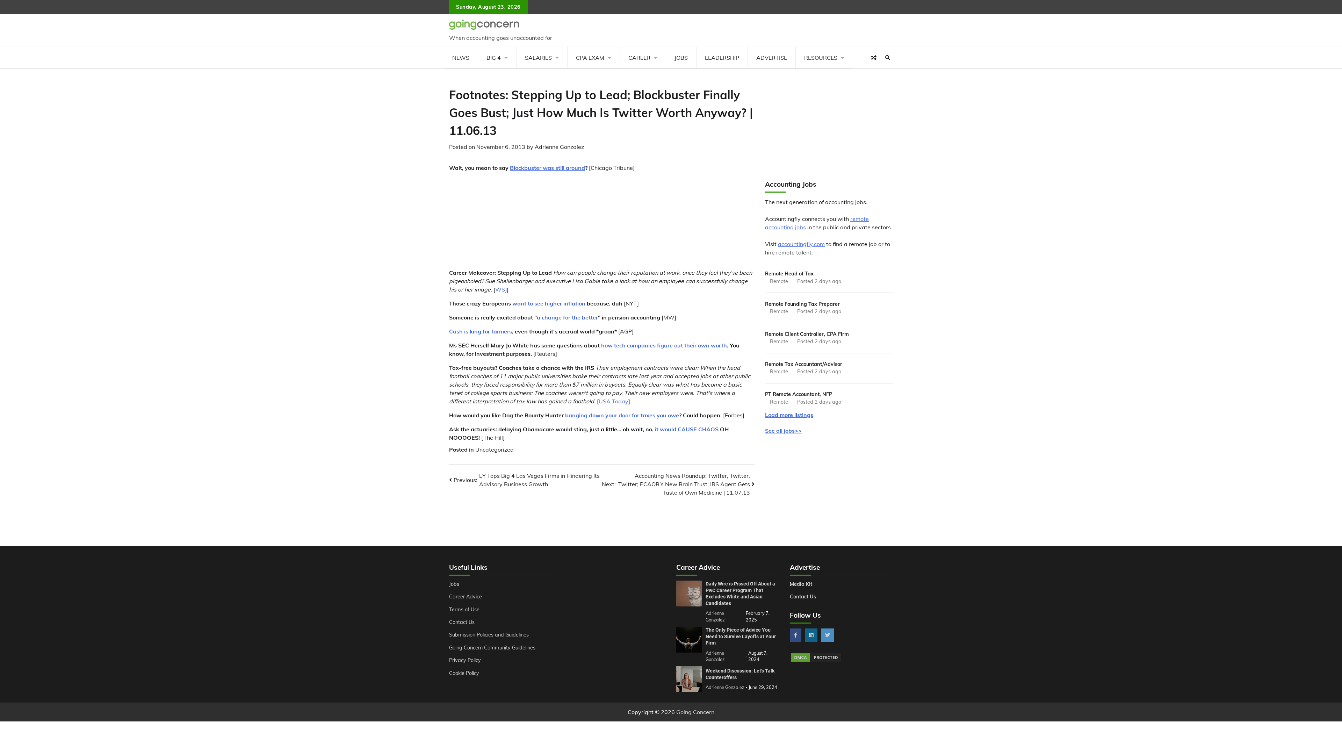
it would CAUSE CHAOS (687, 429)
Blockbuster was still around (547, 167)
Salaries (538, 57)
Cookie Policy (464, 673)
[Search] (887, 57)
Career (639, 57)
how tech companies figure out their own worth (664, 345)
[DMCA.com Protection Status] (816, 660)
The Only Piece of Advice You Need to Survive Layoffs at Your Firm (741, 636)
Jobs (681, 57)
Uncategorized (494, 449)
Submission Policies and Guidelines (489, 635)
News (460, 57)
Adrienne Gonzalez (559, 146)
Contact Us (462, 622)
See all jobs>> (783, 430)
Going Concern (695, 712)
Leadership (722, 57)
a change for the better (567, 317)
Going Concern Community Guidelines (492, 648)
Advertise (771, 57)
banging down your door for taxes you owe (622, 415)
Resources (820, 57)
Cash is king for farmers (480, 331)
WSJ (501, 289)
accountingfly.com (801, 243)
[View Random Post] (873, 57)
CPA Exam (590, 57)
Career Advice (465, 597)
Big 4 (493, 57)
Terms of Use (464, 609)
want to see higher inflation (548, 303)
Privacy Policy (465, 660)
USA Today (613, 401)
